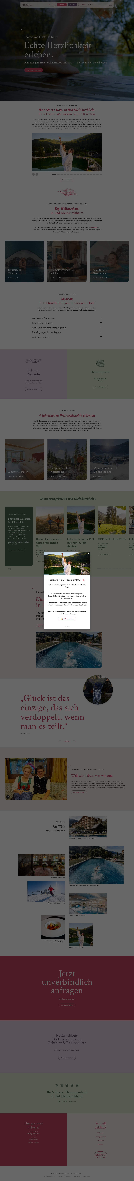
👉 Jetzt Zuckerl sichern (67, 619)
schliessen (67, 627)
